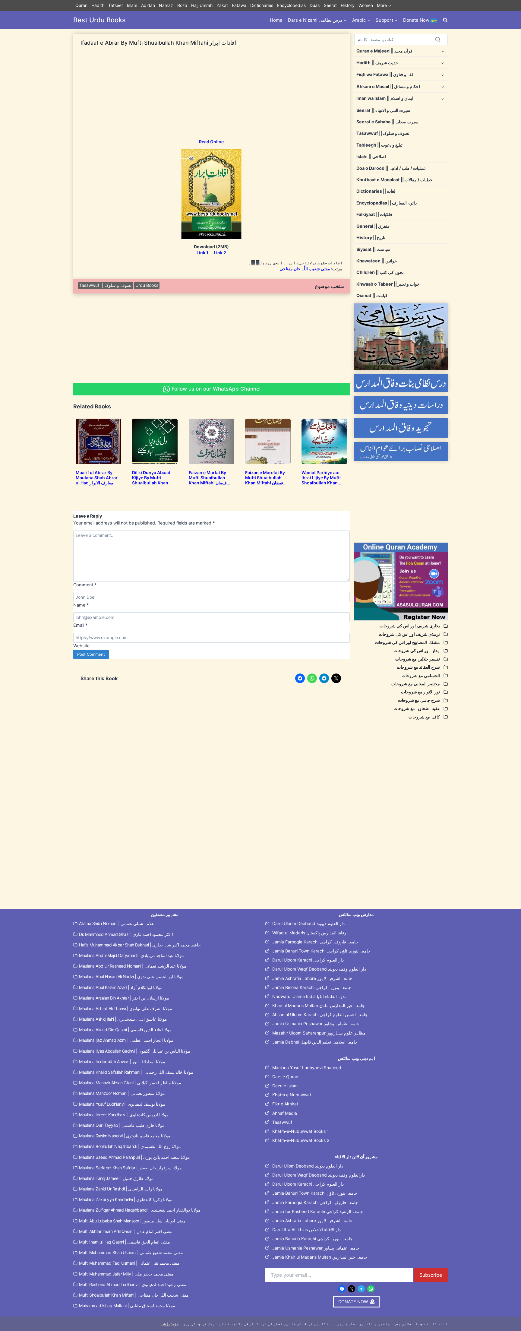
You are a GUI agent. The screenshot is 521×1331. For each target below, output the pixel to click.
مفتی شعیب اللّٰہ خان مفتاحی (304, 268)
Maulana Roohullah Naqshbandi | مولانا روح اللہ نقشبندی (130, 1146)
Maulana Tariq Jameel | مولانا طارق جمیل (116, 1178)
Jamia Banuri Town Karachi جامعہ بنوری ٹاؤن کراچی (321, 950)
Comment (84, 584)
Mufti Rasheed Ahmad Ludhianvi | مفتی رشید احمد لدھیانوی (132, 1284)
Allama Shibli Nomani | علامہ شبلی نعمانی (116, 923)
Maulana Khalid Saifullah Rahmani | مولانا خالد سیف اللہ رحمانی (136, 1072)
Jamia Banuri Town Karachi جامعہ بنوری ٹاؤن (314, 1193)
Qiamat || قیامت (371, 295)
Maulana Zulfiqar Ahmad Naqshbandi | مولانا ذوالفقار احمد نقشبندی (140, 1209)
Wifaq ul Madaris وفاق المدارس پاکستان (309, 932)
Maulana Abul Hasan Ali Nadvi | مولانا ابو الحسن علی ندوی (131, 976)
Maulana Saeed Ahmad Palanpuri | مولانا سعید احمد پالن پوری (134, 1157)
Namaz (166, 5)
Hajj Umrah (202, 5)
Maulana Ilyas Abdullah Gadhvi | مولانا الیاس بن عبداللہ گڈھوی (134, 1051)
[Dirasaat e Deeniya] (401, 405)
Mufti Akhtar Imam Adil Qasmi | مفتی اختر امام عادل (125, 1231)
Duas (315, 5)
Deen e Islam (285, 1085)
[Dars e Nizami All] (401, 336)
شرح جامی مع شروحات (419, 700)
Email (80, 625)
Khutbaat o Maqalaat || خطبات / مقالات (394, 179)
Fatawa (239, 5)
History (348, 5)
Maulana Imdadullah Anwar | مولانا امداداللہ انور (122, 1061)
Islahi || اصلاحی (371, 156)
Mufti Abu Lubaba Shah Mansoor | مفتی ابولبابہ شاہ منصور (132, 1220)
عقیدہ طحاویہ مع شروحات (416, 708)
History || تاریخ (370, 237)
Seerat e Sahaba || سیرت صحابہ (387, 121)
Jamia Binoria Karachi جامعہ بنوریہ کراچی (311, 987)
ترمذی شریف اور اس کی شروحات (409, 634)
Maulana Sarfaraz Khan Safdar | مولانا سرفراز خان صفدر (130, 1167)
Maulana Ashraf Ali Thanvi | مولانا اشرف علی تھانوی (125, 1008)
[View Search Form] (445, 20)
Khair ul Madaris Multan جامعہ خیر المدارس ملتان (318, 1005)
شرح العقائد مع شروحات (418, 667)
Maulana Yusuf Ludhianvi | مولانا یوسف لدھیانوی (122, 1104)
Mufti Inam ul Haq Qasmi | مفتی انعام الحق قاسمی (124, 1241)
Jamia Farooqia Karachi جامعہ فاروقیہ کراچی (315, 941)
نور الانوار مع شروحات (420, 691)
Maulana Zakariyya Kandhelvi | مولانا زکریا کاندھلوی (125, 1199)
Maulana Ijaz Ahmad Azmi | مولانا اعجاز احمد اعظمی (126, 1040)
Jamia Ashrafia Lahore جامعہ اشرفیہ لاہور (312, 978)
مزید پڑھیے (169, 1323)
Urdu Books (146, 285)
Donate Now (419, 20)
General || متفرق (373, 226)
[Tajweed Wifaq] (401, 427)
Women (365, 5)
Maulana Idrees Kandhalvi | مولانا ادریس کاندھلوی (124, 1114)
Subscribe (430, 1275)
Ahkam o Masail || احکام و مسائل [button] (388, 86)
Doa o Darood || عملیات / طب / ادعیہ (391, 168)
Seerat (330, 5)
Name (81, 604)
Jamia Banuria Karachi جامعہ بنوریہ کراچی (312, 1238)
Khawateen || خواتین (376, 260)
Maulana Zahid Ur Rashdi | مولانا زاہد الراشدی (121, 1188)
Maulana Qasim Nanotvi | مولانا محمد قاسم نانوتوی (124, 1135)
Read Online (211, 141)
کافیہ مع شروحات (424, 716)
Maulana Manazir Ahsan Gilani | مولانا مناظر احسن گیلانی (130, 1082)
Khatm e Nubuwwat (291, 1094)
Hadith (97, 5)
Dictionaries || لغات (375, 191)
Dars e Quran (285, 1076)
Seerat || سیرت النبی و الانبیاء (383, 110)
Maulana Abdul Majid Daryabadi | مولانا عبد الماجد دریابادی (131, 955)
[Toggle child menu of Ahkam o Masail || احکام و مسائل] (443, 86)
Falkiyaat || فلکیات (374, 214)
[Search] (438, 39)
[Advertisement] (212, 96)
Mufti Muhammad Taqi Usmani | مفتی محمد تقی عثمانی (129, 1263)
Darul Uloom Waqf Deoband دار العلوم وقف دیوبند (319, 968)
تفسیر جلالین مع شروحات (417, 658)
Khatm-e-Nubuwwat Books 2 (300, 1140)
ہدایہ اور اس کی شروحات (416, 650)
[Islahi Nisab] (401, 451)
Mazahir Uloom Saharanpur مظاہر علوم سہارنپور (319, 1032)
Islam (132, 5)
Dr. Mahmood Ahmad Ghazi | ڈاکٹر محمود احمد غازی (126, 934)
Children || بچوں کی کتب (380, 272)
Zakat (222, 5)
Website (81, 645)
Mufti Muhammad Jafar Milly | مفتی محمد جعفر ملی (126, 1273)
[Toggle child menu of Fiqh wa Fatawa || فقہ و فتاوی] (443, 74)
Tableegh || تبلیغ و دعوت (379, 144)
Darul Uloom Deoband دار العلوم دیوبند (308, 923)
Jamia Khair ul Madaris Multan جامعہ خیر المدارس (319, 1257)
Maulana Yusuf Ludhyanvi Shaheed (306, 1067)
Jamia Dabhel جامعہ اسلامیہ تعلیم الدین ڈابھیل (315, 1041)
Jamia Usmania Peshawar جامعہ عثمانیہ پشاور (315, 1023)
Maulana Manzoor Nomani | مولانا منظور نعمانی (122, 1093)
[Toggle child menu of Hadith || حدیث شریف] (443, 62)
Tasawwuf (282, 1122)
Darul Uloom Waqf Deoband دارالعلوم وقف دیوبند (318, 1174)
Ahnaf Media (284, 1113)
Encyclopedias (291, 5)
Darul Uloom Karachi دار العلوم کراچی (308, 959)
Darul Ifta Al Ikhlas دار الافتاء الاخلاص (306, 1229)
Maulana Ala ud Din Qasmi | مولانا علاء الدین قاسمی (125, 1029)
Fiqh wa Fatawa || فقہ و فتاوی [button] (385, 74)
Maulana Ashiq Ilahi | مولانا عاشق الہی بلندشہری (123, 1019)
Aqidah (148, 5)
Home (276, 20)
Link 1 (202, 252)
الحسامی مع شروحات (421, 675)
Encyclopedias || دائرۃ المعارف (386, 202)
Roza (182, 5)
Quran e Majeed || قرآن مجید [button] (384, 50)
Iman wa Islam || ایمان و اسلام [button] (384, 98)
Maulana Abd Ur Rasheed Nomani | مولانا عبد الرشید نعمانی (132, 965)
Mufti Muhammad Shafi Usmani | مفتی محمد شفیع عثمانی (131, 1252)
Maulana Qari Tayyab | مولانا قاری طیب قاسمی (122, 1125)
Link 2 (220, 252)
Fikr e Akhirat (285, 1103)
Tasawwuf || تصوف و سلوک (105, 285)
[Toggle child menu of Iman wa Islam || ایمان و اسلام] (443, 98)
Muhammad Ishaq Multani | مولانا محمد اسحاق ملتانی (127, 1305)
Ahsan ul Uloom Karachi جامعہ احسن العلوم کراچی (320, 1014)
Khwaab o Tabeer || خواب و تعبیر (388, 284)
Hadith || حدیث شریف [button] (377, 62)
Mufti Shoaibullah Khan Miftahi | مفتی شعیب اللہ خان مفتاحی (134, 1295)
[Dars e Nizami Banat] (401, 383)
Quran (81, 5)
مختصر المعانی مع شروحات (415, 683)
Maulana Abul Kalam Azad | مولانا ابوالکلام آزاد (121, 987)
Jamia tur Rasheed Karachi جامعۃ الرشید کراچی (317, 1211)
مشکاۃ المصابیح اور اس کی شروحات (407, 642)
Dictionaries (261, 5)
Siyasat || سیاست (373, 249)
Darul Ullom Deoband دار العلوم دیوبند (307, 1165)
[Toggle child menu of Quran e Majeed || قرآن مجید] (443, 50)
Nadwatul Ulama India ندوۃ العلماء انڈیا (309, 996)
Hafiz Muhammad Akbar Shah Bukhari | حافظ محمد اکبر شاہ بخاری (140, 944)
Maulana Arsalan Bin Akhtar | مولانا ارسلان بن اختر (124, 997)
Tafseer (115, 5)
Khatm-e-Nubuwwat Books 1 (300, 1131)
